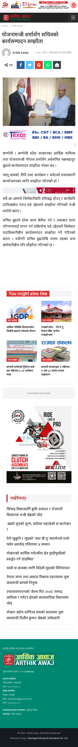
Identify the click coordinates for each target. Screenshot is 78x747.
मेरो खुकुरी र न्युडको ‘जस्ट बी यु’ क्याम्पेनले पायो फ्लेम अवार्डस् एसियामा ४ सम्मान (38, 542)
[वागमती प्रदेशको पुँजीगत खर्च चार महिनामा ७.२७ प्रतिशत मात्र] (22, 351)
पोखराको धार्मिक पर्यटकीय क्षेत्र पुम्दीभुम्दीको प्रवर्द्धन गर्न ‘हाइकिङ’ (36, 556)
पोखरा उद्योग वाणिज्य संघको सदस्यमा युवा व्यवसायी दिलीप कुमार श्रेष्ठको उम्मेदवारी (35, 615)
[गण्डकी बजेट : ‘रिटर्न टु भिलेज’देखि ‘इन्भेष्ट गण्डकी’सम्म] (56, 311)
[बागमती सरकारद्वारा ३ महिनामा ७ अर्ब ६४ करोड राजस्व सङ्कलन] (56, 351)
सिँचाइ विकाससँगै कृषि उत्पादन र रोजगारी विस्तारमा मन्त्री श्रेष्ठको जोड (35, 512)
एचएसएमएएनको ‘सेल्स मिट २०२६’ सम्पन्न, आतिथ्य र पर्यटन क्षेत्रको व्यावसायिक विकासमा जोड (38, 598)
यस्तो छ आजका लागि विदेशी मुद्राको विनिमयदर (38, 568)
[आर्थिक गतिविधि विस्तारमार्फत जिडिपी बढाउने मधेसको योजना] (22, 311)
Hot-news (12, 320)
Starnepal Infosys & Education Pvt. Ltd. (48, 738)
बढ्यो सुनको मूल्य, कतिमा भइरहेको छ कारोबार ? (39, 527)
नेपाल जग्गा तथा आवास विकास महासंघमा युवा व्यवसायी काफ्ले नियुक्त (38, 580)
